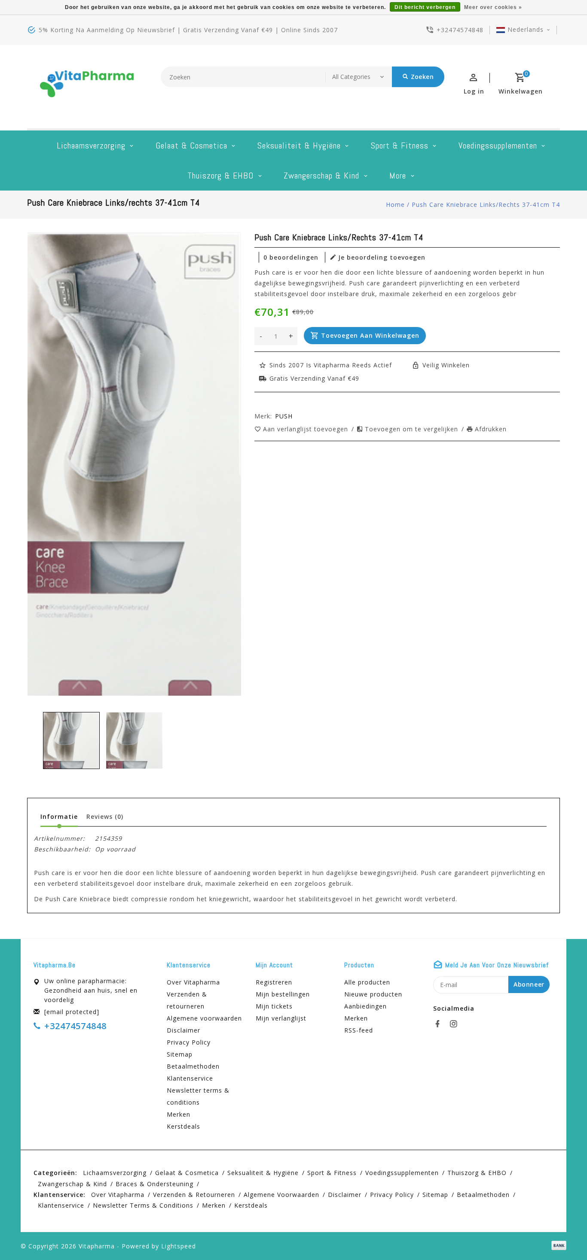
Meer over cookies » (493, 7)
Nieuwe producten (373, 994)
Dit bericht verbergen (425, 7)
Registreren (274, 982)
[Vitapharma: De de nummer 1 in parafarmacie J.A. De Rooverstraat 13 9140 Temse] (87, 86)
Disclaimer (183, 1030)
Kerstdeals (183, 1126)
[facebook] (440, 1024)
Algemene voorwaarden (204, 1018)
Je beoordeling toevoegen (381, 257)
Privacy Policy (189, 1042)
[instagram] (456, 1024)
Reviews (104, 816)
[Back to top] (561, 1234)
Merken (178, 1114)
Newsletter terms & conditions (198, 1096)
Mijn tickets (274, 1006)
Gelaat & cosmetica (191, 145)
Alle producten (367, 982)
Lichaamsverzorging (91, 145)
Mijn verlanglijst (281, 1018)
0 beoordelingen (290, 257)
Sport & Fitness (399, 145)
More (397, 175)
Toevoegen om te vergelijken (412, 429)
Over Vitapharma (193, 982)
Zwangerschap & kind (321, 175)
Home (395, 204)
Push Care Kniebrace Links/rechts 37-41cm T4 (486, 204)
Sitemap (180, 1054)
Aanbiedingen (365, 1006)
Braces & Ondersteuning (154, 1184)
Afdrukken (491, 429)
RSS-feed (358, 1030)
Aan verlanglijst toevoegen (306, 429)
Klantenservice (190, 1078)
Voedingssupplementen (498, 145)
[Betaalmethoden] (557, 1245)
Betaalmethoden (193, 1066)
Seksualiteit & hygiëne (299, 145)
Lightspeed (178, 1246)
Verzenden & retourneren (187, 1000)
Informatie (59, 816)
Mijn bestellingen (283, 994)
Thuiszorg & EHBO (220, 175)
